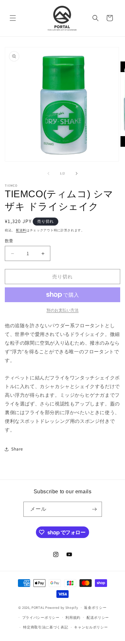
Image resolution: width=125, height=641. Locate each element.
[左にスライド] (48, 173)
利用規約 (72, 617)
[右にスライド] (77, 173)
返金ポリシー (95, 607)
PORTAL (37, 607)
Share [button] (17, 449)
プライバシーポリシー (41, 617)
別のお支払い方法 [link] (62, 310)
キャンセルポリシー (91, 627)
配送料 (21, 230)
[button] (13, 18)
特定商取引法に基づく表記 (45, 627)
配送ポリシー (98, 617)
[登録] (95, 509)
